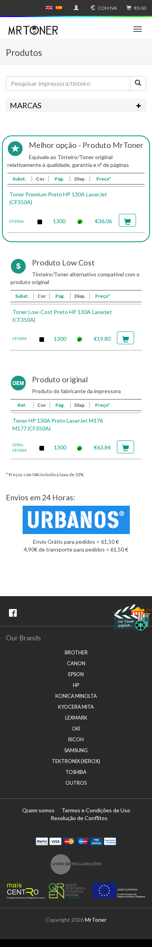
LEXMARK (76, 718)
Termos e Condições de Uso (96, 810)
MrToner (95, 919)
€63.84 (102, 447)
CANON (76, 663)
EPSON (76, 674)
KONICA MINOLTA (76, 696)
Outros (76, 783)
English (49, 8)
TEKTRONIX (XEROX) (76, 761)
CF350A (16, 221)
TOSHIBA (76, 772)
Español (59, 8)
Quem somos (38, 810)
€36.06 (103, 221)
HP (76, 685)
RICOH (76, 739)
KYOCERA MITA (76, 707)
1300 (59, 221)
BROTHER (76, 653)
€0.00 (140, 8)
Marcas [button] (26, 105)
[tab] (76, 106)
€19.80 (102, 338)
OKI (76, 729)
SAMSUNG (76, 750)
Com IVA (107, 8)
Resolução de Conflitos (79, 818)
